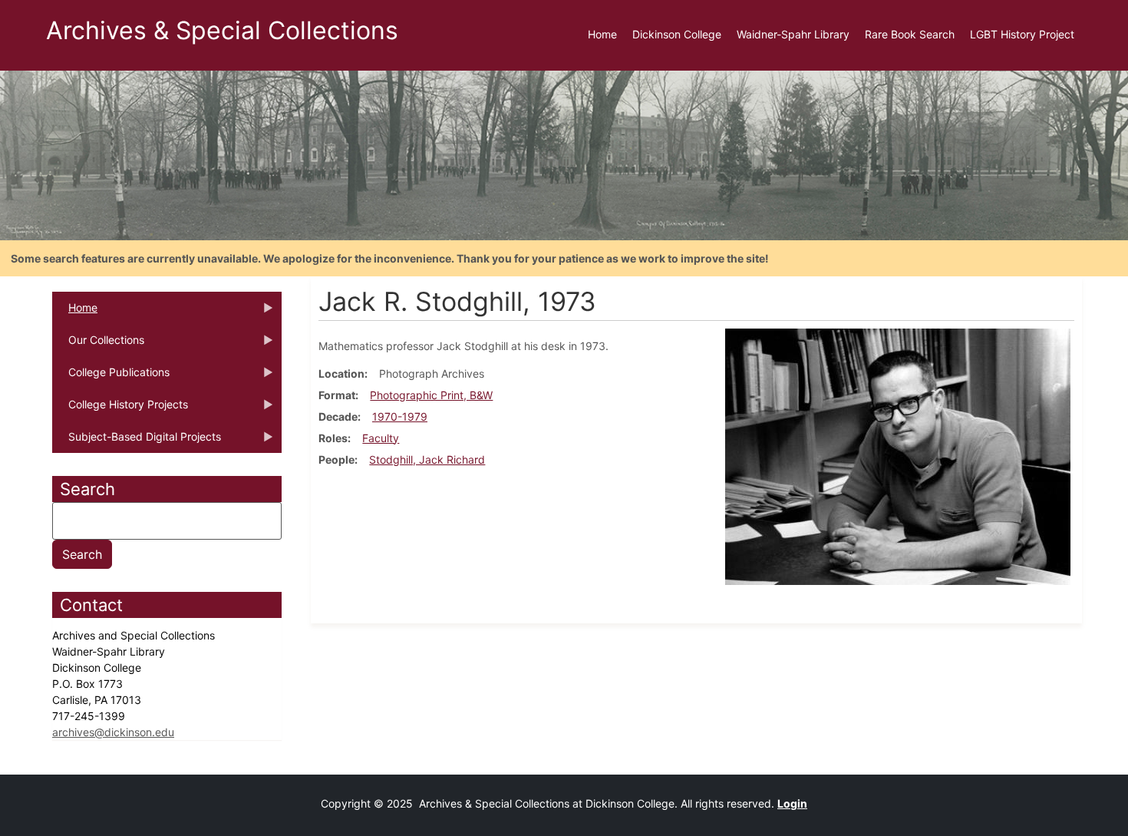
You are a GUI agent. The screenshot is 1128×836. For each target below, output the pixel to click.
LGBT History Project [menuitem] (1022, 34)
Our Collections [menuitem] (98, 344)
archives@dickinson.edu (113, 732)
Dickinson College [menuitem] (676, 34)
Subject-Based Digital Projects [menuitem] (136, 441)
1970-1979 (399, 416)
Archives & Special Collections (222, 30)
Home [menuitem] (602, 34)
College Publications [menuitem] (111, 376)
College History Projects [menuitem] (120, 409)
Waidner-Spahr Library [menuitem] (793, 34)
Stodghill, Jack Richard (427, 459)
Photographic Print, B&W (431, 394)
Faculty (380, 437)
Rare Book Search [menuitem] (910, 34)
